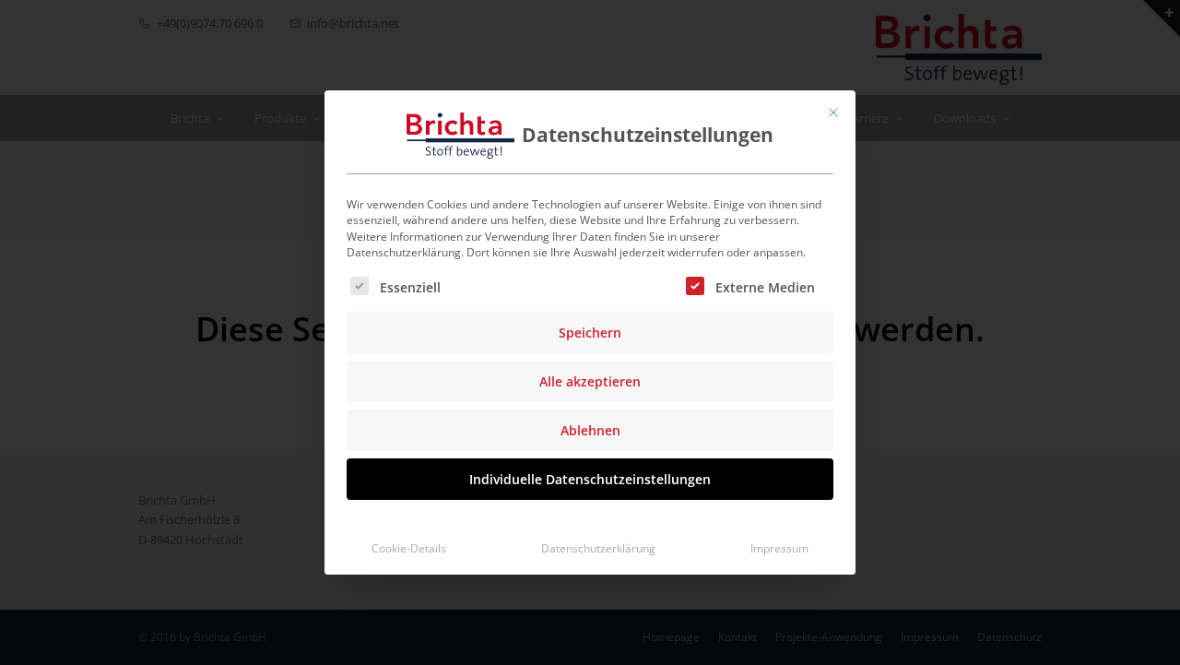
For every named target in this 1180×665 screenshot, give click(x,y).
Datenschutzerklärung (598, 548)
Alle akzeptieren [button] (590, 381)
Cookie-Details (409, 548)
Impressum (779, 548)
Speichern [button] (590, 332)
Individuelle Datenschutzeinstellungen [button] (590, 479)
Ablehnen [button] (590, 430)
